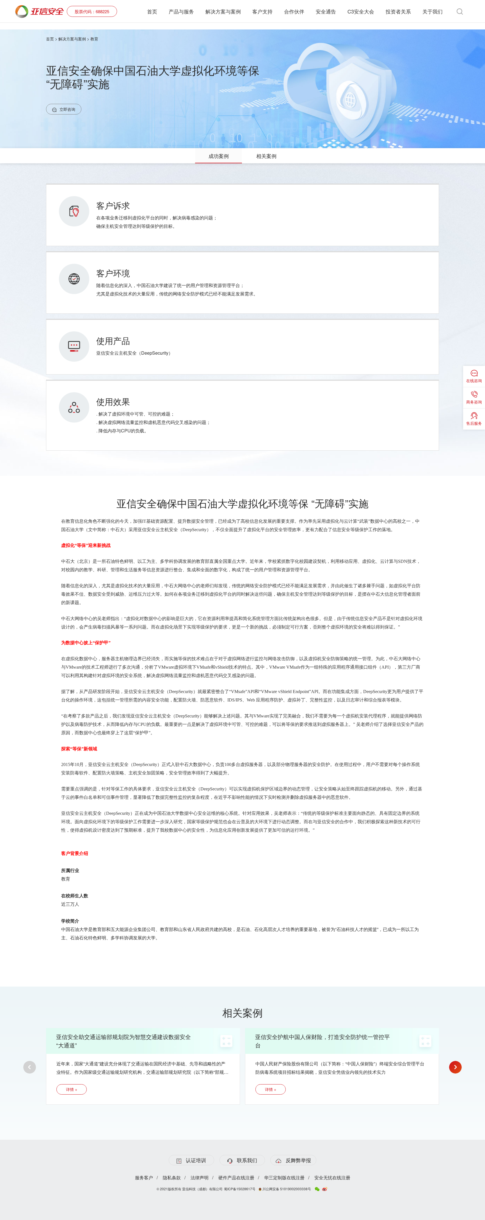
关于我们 (432, 11)
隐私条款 (172, 1177)
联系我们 (247, 1160)
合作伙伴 (294, 11)
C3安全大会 (360, 11)
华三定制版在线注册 (284, 1177)
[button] (29, 1067)
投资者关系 (398, 11)
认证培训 (196, 1160)
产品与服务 (181, 11)
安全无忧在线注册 (332, 1177)
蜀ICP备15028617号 (239, 1188)
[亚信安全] (39, 8)
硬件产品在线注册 (236, 1177)
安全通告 (326, 11)
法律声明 (200, 1177)
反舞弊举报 (298, 1160)
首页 (152, 11)
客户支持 (262, 11)
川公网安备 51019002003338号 (286, 1188)
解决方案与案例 (223, 11)
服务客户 (144, 1177)
